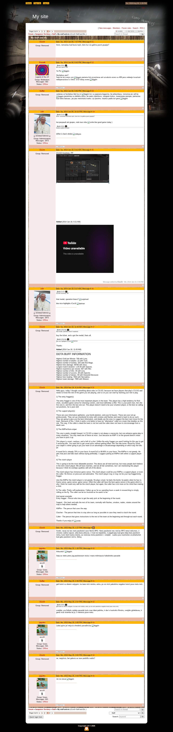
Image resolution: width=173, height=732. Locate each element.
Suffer (42, 91)
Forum (30, 34)
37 (93, 327)
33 (93, 91)
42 (93, 602)
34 (94, 112)
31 (93, 42)
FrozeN (42, 62)
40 (93, 548)
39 (93, 528)
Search (135, 28)
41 (93, 581)
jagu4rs (42, 548)
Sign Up (37, 3)
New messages (105, 28)
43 (93, 622)
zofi (42, 112)
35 (93, 150)
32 (93, 62)
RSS (143, 8)
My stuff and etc (63, 34)
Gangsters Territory (42, 34)
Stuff (54, 34)
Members (116, 28)
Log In (46, 3)
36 (93, 289)
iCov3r (42, 42)
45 (93, 676)
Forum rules (126, 28)
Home (28, 3)
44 (93, 655)
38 (93, 388)
